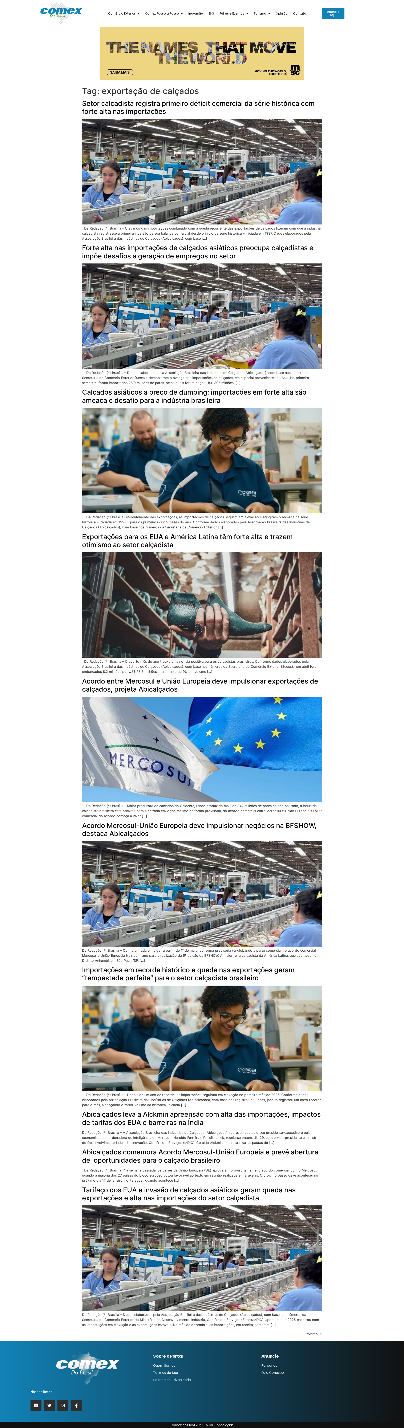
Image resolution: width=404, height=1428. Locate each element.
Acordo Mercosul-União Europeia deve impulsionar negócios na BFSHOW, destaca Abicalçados (199, 829)
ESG (211, 13)
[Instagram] (62, 1405)
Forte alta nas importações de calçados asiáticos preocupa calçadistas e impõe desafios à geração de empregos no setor (197, 252)
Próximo (313, 1334)
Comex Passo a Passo (162, 13)
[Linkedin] (36, 1405)
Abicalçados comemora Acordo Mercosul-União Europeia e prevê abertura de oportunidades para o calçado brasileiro (200, 1156)
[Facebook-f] (76, 1405)
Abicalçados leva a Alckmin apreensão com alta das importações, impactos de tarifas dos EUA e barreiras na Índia (201, 1118)
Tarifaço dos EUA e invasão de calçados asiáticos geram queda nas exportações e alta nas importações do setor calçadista (189, 1194)
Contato (299, 13)
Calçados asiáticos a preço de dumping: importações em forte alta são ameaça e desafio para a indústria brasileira (194, 396)
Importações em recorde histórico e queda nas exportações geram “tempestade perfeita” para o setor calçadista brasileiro (188, 974)
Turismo (260, 13)
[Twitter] (49, 1405)
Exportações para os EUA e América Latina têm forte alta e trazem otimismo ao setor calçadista (187, 541)
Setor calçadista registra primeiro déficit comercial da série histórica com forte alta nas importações (198, 107)
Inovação (195, 13)
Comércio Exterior (122, 13)
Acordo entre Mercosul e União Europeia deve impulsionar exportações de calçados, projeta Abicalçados (200, 685)
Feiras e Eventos (232, 13)
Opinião (282, 13)
